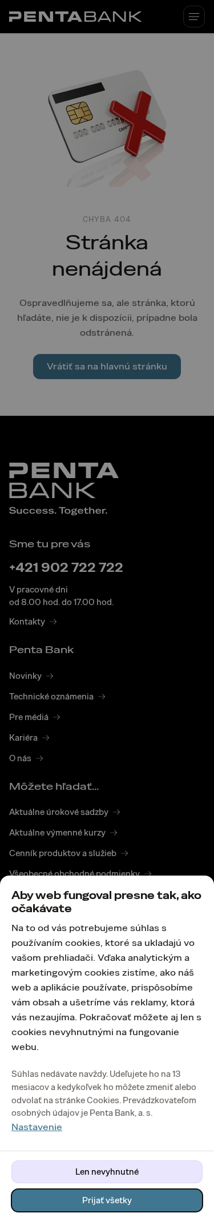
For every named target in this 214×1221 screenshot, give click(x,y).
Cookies (103, 1100)
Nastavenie (36, 1127)
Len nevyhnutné (107, 1172)
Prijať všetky (107, 1200)
